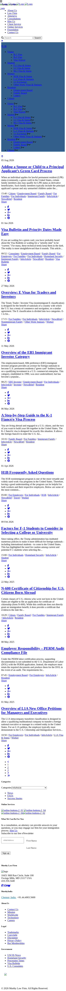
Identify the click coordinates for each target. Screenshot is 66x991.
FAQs (10, 795)
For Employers (16, 495)
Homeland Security (53, 256)
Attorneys (12, 16)
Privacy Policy (14, 940)
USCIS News (14, 955)
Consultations (14, 18)
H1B (43, 495)
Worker (50, 322)
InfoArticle (52, 196)
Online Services (15, 27)
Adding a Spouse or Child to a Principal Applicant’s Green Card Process (32, 169)
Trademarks (13, 932)
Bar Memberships (16, 943)
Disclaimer (12, 937)
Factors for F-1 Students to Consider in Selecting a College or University (32, 530)
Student (5, 557)
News (10, 793)
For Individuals (18, 196)
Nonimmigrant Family (12, 322)
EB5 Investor (15, 382)
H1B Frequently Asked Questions (27, 472)
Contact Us (12, 32)
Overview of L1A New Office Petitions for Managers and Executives (31, 710)
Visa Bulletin (13, 963)
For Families (20, 256)
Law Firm (12, 13)
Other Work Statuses (35, 322)
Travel (17, 497)
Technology (13, 917)
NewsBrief (6, 199)
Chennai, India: (8, 897)
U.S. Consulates (15, 966)
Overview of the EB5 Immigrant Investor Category (26, 354)
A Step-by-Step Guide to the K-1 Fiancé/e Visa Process (26, 417)
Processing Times (15, 960)
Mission (11, 912)
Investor (17, 384)
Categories (6, 787)
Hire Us (11, 21)
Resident (18, 199)
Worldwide (12, 915)
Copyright (12, 935)
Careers (11, 920)
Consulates (14, 253)
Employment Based (26, 193)
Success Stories (14, 798)
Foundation (12, 29)
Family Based (45, 193)
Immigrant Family (36, 196)
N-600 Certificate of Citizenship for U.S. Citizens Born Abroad (32, 590)
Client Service (14, 24)
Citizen (12, 193)
